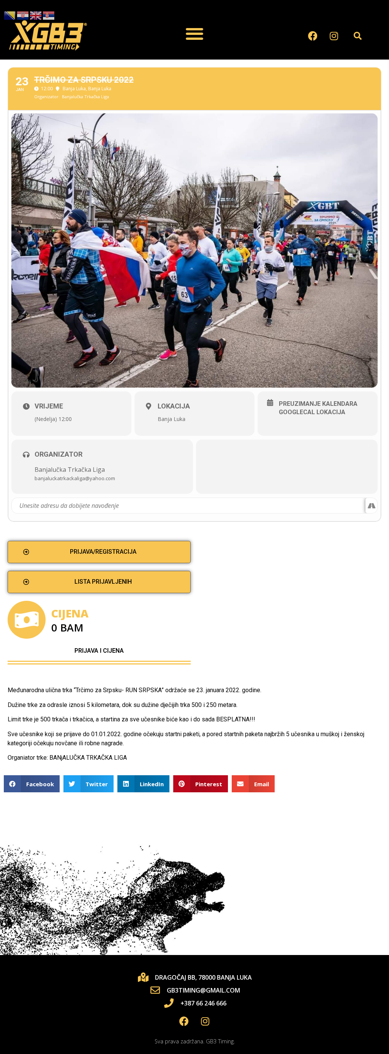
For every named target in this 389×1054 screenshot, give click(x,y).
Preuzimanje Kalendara (318, 403)
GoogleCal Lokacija (312, 412)
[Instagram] (333, 35)
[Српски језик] (49, 15)
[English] (36, 15)
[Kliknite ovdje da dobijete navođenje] (371, 505)
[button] (194, 34)
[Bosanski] (10, 15)
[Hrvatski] (23, 15)
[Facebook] (313, 35)
